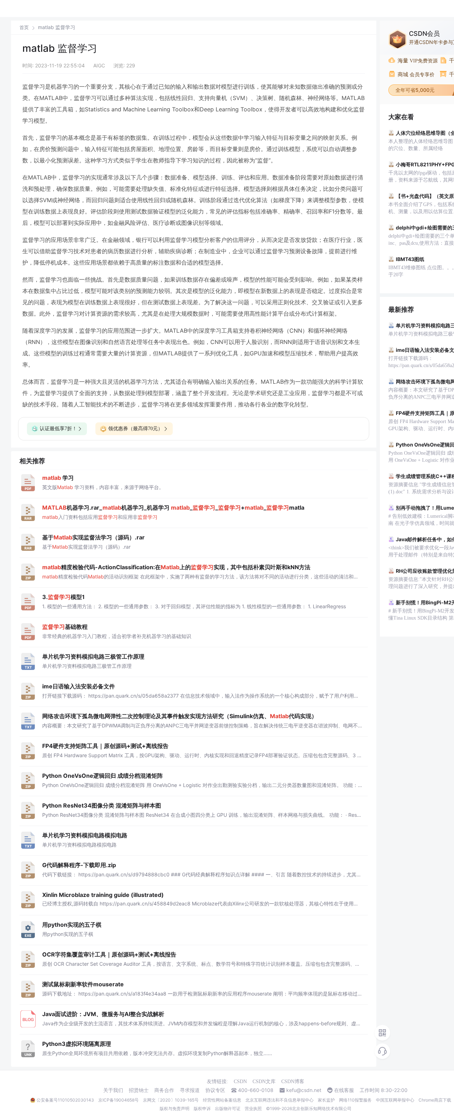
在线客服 (344, 1090)
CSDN (240, 1081)
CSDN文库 (264, 1081)
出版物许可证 (227, 1108)
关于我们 (113, 1090)
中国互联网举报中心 (395, 1100)
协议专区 (215, 1090)
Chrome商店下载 (435, 1100)
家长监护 (326, 1100)
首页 (24, 27)
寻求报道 (190, 1090)
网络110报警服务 (355, 1100)
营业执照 (253, 1108)
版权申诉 (202, 1108)
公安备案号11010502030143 (65, 1100)
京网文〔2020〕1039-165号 (171, 1100)
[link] (24, 27)
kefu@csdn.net (303, 1090)
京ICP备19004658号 (118, 1100)
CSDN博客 (292, 1081)
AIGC (99, 65)
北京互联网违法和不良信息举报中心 (279, 1100)
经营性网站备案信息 (222, 1100)
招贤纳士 (139, 1090)
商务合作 (164, 1090)
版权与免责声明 (174, 1108)
